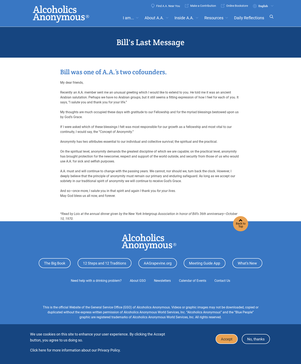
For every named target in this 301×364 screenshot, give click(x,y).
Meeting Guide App (204, 263)
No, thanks (256, 339)
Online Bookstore (237, 5)
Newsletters (162, 281)
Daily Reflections (249, 17)
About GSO (138, 281)
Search (270, 19)
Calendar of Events (192, 281)
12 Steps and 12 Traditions (104, 263)
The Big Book (54, 263)
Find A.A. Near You (168, 6)
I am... (128, 17)
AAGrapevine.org (158, 263)
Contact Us (222, 281)
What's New (247, 263)
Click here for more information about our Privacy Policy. (75, 350)
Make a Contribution (203, 5)
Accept (226, 339)
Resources (213, 17)
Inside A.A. (184, 17)
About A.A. (154, 17)
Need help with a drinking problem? (96, 281)
